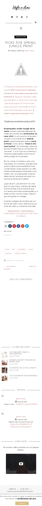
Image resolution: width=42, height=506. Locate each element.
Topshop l (19, 97)
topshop (8, 253)
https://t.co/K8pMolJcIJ (21, 424)
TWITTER (33, 213)
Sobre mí (12, 489)
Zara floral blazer (12, 103)
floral (7, 249)
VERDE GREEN (20, 253)
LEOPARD (22, 249)
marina (32, 266)
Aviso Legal (24, 489)
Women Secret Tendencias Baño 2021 (23, 361)
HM (13, 249)
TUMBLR (21, 216)
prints (31, 249)
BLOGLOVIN (13, 211)
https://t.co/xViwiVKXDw (27, 404)
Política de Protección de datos (20, 491)
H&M (18, 113)
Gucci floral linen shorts (24, 100)
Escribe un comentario (15, 260)
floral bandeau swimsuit (21, 110)
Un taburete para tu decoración (20, 353)
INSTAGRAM (27, 211)
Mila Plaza (29, 51)
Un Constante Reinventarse (23, 376)
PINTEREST (9, 213)
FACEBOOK (22, 213)
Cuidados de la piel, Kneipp (23, 368)
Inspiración (21, 37)
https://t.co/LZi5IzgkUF (21, 427)
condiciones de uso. (26, 498)
